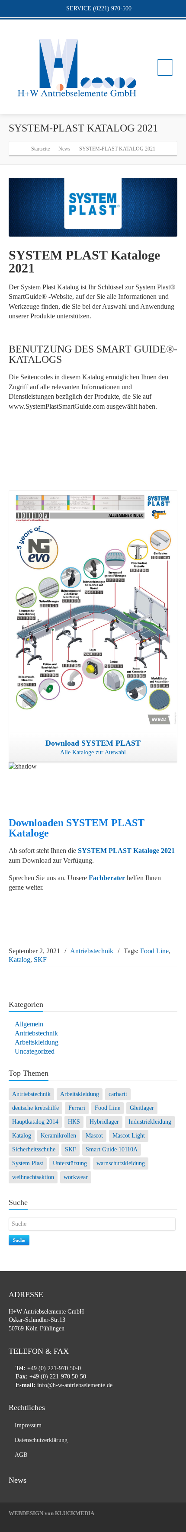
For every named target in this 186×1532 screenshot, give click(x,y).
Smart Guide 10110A (112, 1149)
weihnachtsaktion (33, 1177)
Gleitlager (142, 1108)
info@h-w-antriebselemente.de (75, 1385)
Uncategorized (35, 1051)
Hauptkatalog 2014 (35, 1122)
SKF (40, 959)
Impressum (28, 1425)
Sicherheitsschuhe (33, 1149)
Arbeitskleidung (36, 1042)
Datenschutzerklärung (41, 1440)
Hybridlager (104, 1122)
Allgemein (29, 1024)
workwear (76, 1177)
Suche (19, 1240)
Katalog (19, 959)
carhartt (118, 1094)
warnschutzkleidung (120, 1163)
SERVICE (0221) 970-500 (97, 8)
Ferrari (76, 1108)
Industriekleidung (149, 1122)
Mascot (94, 1135)
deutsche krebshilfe (35, 1108)
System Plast (27, 1163)
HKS (74, 1122)
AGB (21, 1455)
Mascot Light (128, 1135)
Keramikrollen (58, 1135)
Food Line (154, 951)
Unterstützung (70, 1163)
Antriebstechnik (91, 951)
